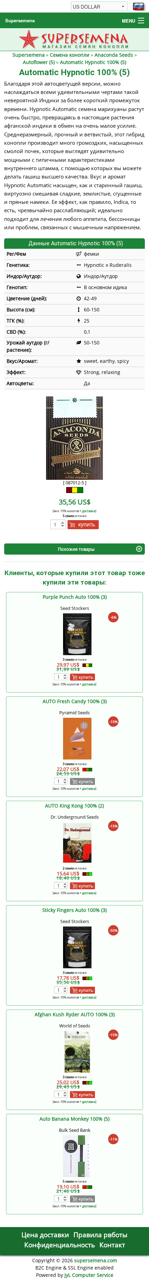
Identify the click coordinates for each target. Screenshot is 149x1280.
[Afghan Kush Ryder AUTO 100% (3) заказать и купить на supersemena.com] (77, 1051)
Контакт (112, 1244)
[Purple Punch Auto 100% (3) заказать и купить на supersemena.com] (77, 633)
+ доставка (87, 511)
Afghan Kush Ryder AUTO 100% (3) (75, 1014)
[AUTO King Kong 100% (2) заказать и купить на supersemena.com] (77, 842)
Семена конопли (69, 54)
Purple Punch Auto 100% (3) (75, 597)
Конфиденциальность (59, 1244)
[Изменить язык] (138, 6)
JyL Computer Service (88, 1275)
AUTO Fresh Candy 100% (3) (75, 701)
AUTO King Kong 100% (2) (74, 805)
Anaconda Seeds (114, 54)
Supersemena (20, 20)
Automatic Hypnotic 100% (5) (93, 62)
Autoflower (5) (39, 62)
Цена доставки (45, 1234)
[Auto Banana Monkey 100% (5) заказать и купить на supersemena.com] (77, 1155)
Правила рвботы (100, 1234)
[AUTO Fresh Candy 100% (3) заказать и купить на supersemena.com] (77, 738)
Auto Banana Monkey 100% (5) (74, 1118)
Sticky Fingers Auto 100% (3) (74, 910)
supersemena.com (95, 1260)
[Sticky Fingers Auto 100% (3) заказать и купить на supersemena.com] (77, 947)
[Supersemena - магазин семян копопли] (74, 38)
